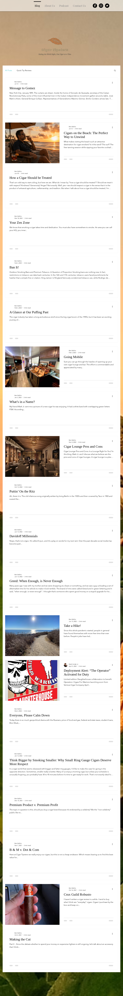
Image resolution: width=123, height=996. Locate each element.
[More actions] (113, 82)
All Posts (8, 70)
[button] (115, 70)
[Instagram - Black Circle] (101, 5)
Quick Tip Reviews (24, 70)
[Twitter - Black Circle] (107, 5)
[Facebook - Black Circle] (95, 5)
